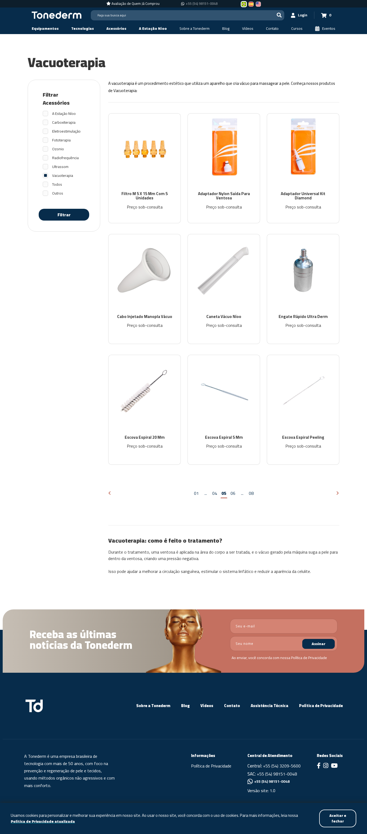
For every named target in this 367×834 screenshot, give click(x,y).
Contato (232, 705)
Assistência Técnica (269, 705)
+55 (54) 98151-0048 (201, 3)
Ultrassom (60, 167)
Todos (57, 184)
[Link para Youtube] (334, 766)
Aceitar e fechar (337, 818)
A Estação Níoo (64, 113)
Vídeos (206, 705)
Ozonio (58, 149)
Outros (57, 193)
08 (251, 493)
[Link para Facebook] (319, 766)
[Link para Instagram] (325, 766)
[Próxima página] (337, 493)
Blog (185, 705)
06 (233, 493)
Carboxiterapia (63, 122)
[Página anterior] (109, 493)
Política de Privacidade (309, 657)
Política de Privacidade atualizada (43, 821)
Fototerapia (61, 140)
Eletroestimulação (66, 131)
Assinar (318, 643)
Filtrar (64, 215)
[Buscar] (279, 15)
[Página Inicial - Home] (56, 15)
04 (214, 493)
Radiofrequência (65, 158)
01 (196, 493)
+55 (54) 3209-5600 (282, 766)
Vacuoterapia (62, 175)
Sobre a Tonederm (153, 705)
